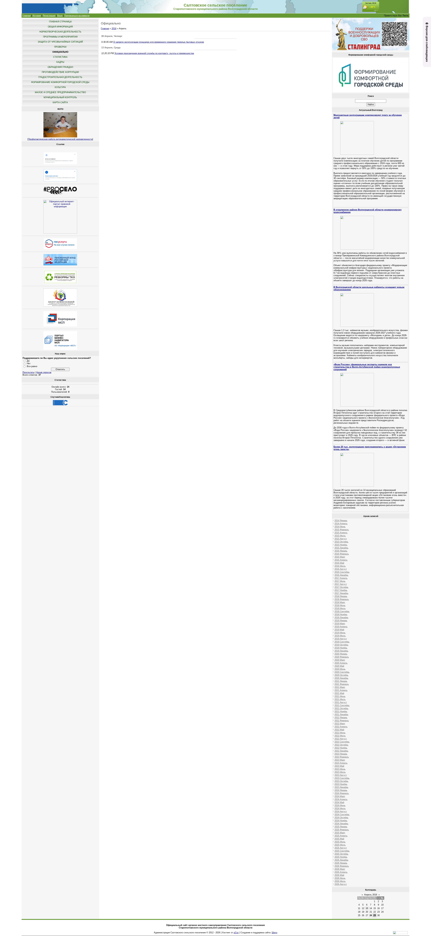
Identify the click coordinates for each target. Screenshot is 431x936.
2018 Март (340, 602)
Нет (28, 363)
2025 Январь (341, 826)
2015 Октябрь (341, 541)
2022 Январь (341, 717)
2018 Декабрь (341, 617)
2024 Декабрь (341, 823)
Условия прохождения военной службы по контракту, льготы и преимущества (154, 53)
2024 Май (339, 802)
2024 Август (341, 811)
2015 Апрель (341, 532)
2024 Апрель (341, 799)
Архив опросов (43, 372)
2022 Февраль (342, 720)
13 (367, 908)
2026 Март (340, 869)
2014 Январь (341, 520)
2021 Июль (340, 699)
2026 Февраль (342, 866)
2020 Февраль (342, 657)
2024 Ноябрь (341, 820)
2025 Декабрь (341, 860)
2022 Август (341, 738)
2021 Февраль (342, 684)
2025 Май (339, 839)
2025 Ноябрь (341, 857)
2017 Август (341, 584)
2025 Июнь (340, 842)
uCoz (236, 932)
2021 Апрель (341, 690)
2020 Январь (341, 654)
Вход (59, 15)
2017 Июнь (340, 581)
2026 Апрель (341, 872)
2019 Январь (341, 620)
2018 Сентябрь (342, 611)
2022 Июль (340, 735)
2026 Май (339, 875)
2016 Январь (341, 551)
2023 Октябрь (341, 781)
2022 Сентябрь (342, 742)
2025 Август (341, 848)
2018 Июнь (340, 605)
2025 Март (340, 832)
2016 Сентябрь (342, 572)
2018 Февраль (342, 599)
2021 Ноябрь (341, 711)
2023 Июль (340, 772)
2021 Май (339, 693)
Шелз (274, 932)
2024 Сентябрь (342, 814)
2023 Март (340, 760)
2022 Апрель (341, 726)
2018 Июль (340, 608)
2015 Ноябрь (341, 545)
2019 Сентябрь (342, 642)
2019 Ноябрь (341, 648)
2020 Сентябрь (342, 672)
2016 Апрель (341, 560)
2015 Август (341, 538)
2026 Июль (340, 881)
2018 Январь (341, 596)
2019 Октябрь (341, 645)
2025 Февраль (342, 829)
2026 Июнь (340, 878)
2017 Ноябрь (341, 590)
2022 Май (339, 729)
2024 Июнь (340, 805)
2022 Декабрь (341, 751)
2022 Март (340, 723)
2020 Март (340, 660)
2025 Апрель (341, 835)
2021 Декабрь (341, 714)
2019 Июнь (340, 632)
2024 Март (340, 796)
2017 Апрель (341, 578)
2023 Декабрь (341, 787)
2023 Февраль (342, 757)
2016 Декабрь (341, 575)
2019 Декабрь (341, 651)
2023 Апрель (341, 763)
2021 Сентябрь (342, 705)
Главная (26, 15)
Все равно (32, 366)
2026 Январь (341, 863)
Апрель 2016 (370, 894)
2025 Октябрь (341, 854)
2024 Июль (340, 808)
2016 (114, 28)
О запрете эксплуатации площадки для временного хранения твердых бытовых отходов (158, 42)
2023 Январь (341, 754)
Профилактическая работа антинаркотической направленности (60, 139)
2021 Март (340, 687)
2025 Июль (340, 845)
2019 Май (339, 629)
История (36, 15)
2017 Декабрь (341, 593)
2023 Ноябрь (341, 784)
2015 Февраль (342, 529)
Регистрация (49, 15)
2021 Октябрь (341, 708)
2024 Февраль (342, 793)
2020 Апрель (341, 663)
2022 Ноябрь (341, 748)
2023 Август (341, 775)
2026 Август (341, 884)
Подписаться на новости (76, 15)
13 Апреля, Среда (110, 47)
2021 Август (341, 702)
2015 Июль (340, 535)
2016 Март (340, 557)
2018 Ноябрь (341, 614)
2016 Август (341, 569)
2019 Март (340, 623)
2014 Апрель (341, 523)
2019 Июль (340, 635)
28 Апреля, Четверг (111, 36)
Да (28, 360)
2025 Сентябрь (342, 851)
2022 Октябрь (341, 745)
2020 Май (339, 666)
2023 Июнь (340, 769)
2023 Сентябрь (342, 778)
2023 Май (339, 766)
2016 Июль (340, 566)
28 (371, 915)
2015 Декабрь (341, 548)
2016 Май (339, 563)
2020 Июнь (340, 669)
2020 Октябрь (341, 675)
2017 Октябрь (341, 587)
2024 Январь (341, 790)
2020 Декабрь (341, 678)
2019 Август (341, 638)
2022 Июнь (340, 732)
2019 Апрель (341, 626)
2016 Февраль (342, 554)
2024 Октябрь (341, 817)
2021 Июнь (340, 696)
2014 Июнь (340, 526)
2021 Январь (341, 681)
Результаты (28, 372)
